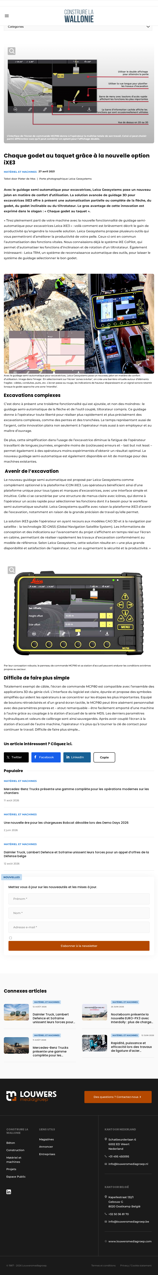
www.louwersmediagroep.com (130, 1241)
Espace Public (16, 1176)
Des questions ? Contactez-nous (116, 1097)
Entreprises (47, 1154)
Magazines (46, 1139)
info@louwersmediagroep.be (128, 1221)
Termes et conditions (103, 1265)
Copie (104, 757)
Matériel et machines (20, 171)
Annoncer (46, 1146)
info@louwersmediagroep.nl (128, 1164)
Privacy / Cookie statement (136, 1265)
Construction (15, 1150)
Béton (10, 1143)
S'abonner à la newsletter (79, 946)
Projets (11, 1169)
